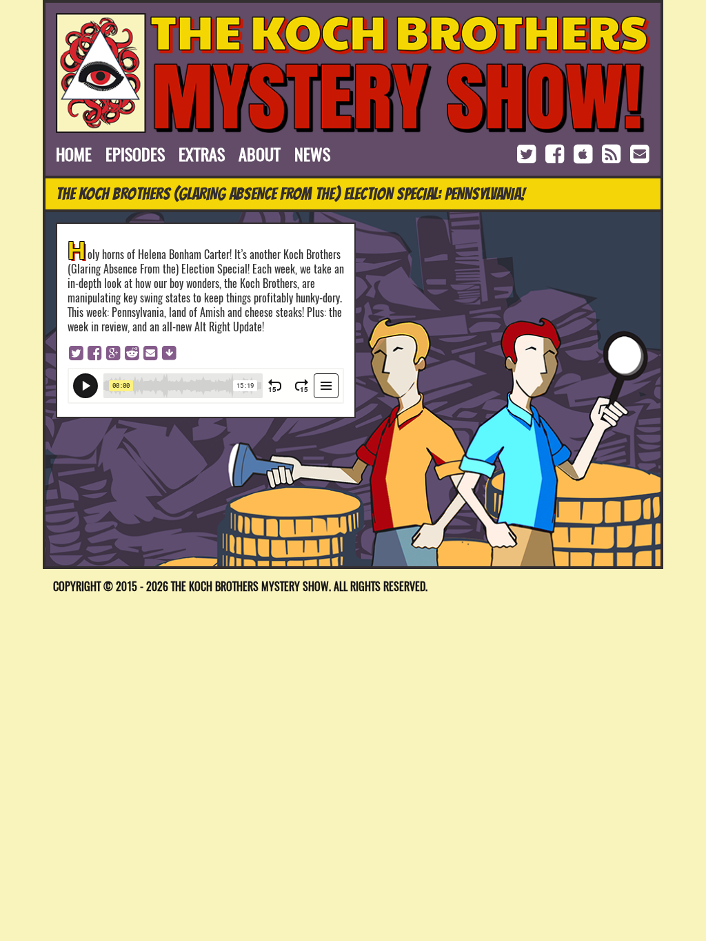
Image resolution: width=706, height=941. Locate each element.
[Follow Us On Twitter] (528, 153)
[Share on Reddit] (131, 352)
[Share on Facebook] (94, 352)
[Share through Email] (150, 352)
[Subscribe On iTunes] (584, 153)
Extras (202, 154)
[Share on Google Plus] (113, 352)
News (312, 154)
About (260, 154)
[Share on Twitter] (76, 352)
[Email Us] (639, 153)
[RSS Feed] (612, 153)
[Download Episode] (169, 352)
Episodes (135, 154)
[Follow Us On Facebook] (556, 153)
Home (74, 154)
